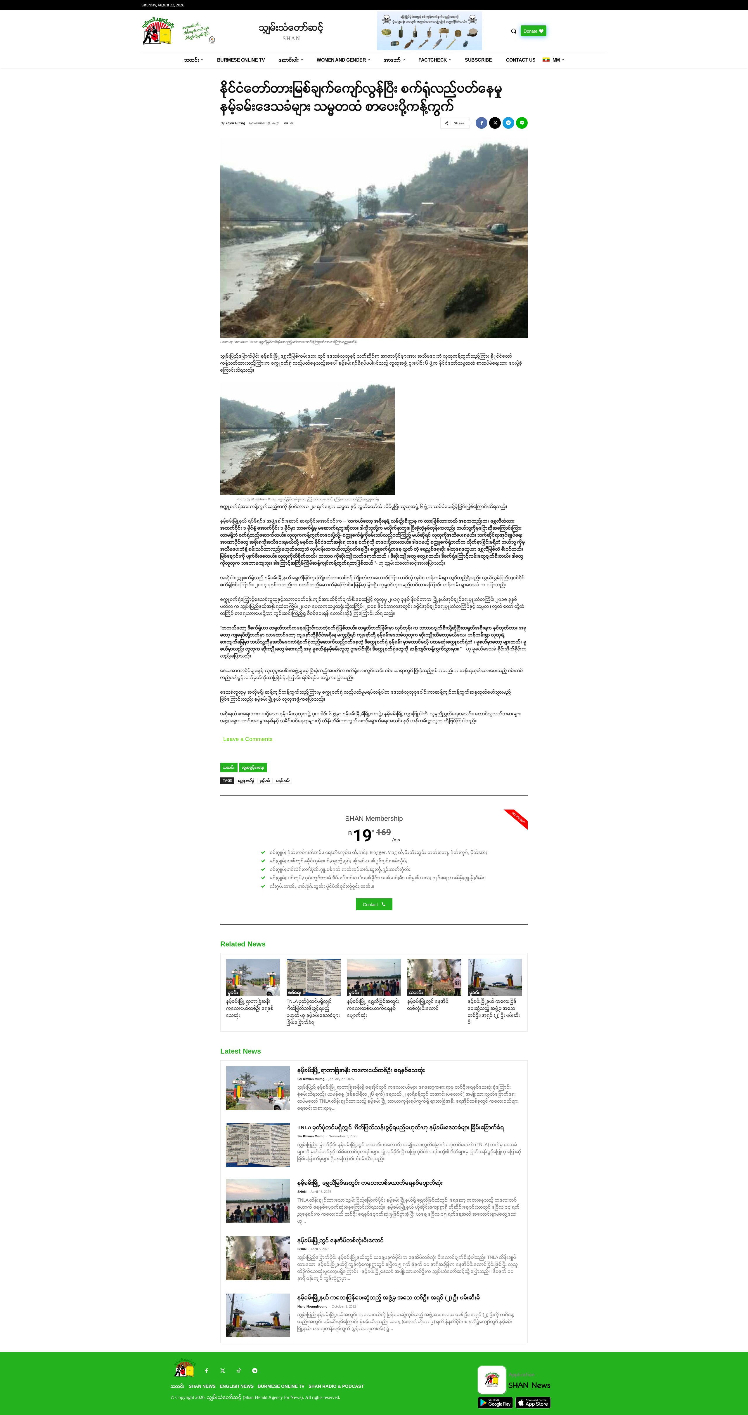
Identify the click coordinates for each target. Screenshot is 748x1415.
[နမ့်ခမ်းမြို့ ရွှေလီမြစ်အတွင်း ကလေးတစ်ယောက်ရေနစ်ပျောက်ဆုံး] (374, 977)
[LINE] (522, 123)
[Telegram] (508, 123)
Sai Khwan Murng (311, 1079)
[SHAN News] (197, 30)
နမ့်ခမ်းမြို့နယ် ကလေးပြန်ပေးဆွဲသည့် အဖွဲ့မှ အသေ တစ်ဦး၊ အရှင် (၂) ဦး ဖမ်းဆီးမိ (388, 1298)
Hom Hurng (235, 123)
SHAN (302, 1191)
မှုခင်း (233, 992)
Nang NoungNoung (312, 1306)
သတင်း (229, 767)
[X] (495, 123)
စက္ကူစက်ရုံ (246, 781)
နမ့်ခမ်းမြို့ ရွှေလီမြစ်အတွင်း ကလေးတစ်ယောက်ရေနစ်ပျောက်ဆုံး (373, 1008)
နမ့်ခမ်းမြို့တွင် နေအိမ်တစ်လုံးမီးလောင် (340, 1240)
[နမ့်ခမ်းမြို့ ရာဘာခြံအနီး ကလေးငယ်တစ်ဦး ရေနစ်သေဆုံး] (253, 977)
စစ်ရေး (295, 992)
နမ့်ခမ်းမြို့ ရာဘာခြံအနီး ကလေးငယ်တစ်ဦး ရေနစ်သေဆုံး (249, 1008)
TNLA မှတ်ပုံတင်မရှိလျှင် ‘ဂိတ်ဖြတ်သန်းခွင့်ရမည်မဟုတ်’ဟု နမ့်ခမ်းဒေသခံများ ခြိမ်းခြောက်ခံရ (400, 1127)
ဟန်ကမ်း (283, 781)
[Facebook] (481, 123)
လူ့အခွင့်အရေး (253, 767)
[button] (514, 31)
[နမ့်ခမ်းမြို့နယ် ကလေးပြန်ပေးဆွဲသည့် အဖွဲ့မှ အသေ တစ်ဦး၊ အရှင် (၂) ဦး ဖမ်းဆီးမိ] (495, 977)
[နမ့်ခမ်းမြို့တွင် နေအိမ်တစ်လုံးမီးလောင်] (434, 977)
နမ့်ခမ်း (265, 781)
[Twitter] (222, 1371)
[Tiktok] (238, 1371)
